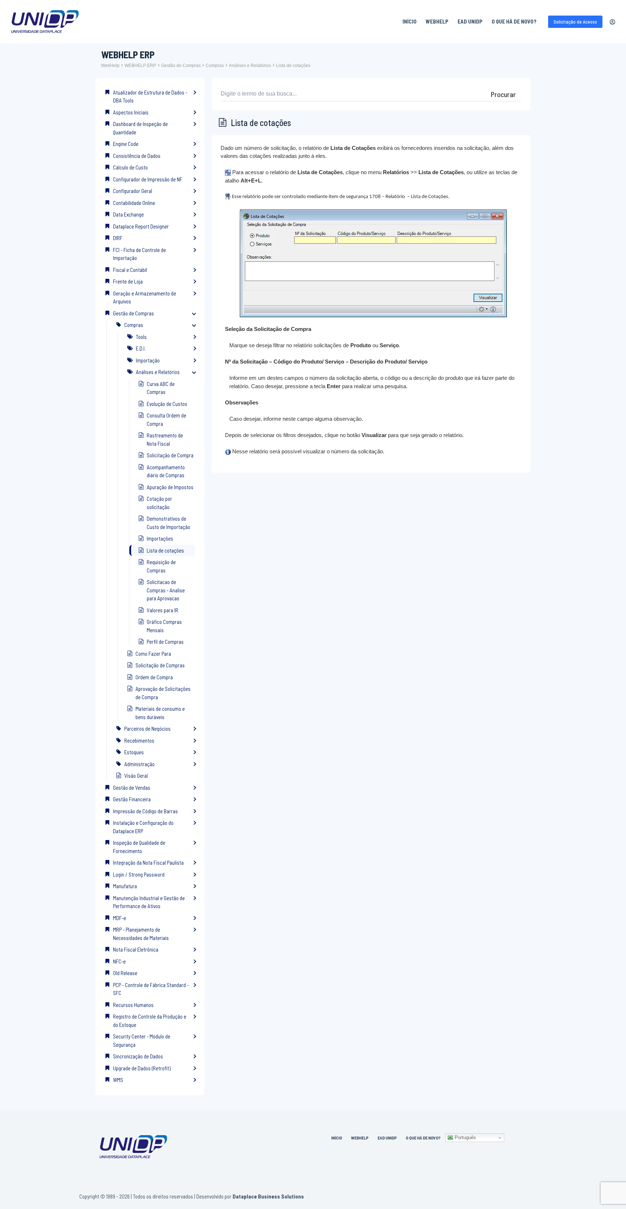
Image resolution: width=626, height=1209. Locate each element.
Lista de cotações (293, 65)
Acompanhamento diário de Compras (166, 471)
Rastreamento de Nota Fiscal (165, 439)
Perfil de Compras (165, 641)
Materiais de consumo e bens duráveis (160, 712)
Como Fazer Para (153, 653)
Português (464, 1137)
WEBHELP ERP (140, 65)
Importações (160, 538)
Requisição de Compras (161, 566)
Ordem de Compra (154, 677)
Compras (215, 65)
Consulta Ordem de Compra (166, 419)
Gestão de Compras (181, 65)
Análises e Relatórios (250, 65)
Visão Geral (136, 775)
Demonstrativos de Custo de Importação (168, 522)
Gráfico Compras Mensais (164, 625)
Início (409, 21)
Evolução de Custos (167, 403)
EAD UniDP (470, 21)
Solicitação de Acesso (575, 22)
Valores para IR (162, 610)
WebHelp (437, 21)
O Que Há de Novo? (514, 21)
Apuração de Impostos (170, 487)
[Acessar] (612, 22)
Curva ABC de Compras (161, 388)
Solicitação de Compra (170, 455)
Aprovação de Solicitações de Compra (163, 692)
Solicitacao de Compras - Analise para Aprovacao (166, 590)
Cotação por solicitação (159, 502)
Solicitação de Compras (160, 665)
